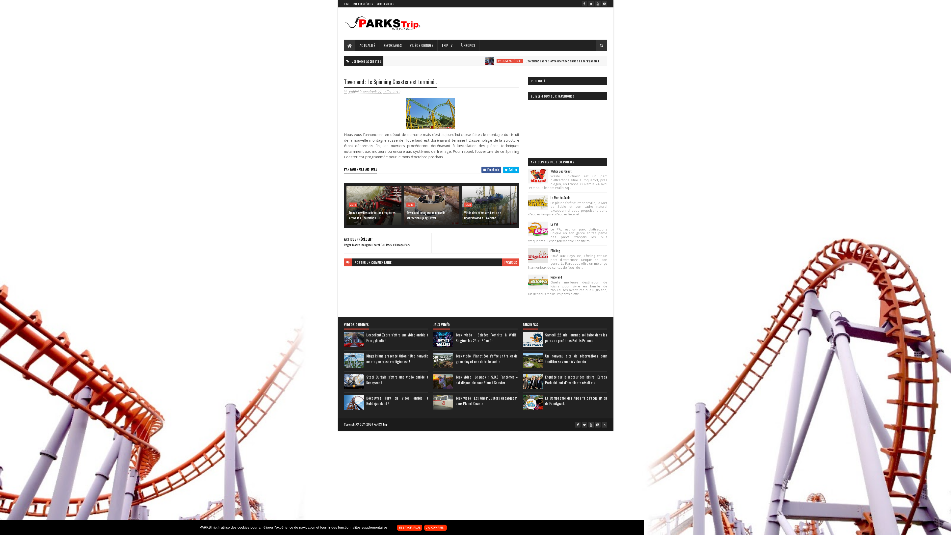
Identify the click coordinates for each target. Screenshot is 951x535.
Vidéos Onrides (421, 45)
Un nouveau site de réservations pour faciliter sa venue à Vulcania (576, 358)
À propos (468, 45)
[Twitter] (591, 3)
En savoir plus (409, 527)
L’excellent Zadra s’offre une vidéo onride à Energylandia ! (518, 60)
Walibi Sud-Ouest (561, 171)
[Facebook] (584, 3)
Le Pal (554, 224)
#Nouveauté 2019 (466, 61)
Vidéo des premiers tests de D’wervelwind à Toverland (482, 215)
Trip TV (447, 45)
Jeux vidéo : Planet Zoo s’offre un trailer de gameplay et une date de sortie (487, 358)
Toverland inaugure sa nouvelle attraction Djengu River (425, 215)
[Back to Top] (604, 425)
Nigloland (556, 277)
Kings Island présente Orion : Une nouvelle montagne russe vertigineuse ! (397, 358)
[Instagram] (604, 3)
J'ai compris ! (435, 527)
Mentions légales (363, 4)
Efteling (555, 250)
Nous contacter (385, 4)
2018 (353, 204)
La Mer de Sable (560, 197)
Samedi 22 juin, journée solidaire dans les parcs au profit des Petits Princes (576, 337)
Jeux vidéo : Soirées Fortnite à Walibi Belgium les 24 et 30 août (487, 337)
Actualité (367, 45)
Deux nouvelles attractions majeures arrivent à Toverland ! (372, 215)
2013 (411, 204)
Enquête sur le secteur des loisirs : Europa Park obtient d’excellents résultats (576, 379)
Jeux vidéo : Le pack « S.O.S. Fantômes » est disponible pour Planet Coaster (487, 379)
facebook (510, 262)
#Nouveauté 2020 (587, 61)
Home (347, 4)
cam (468, 204)
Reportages (392, 45)
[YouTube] (598, 3)
